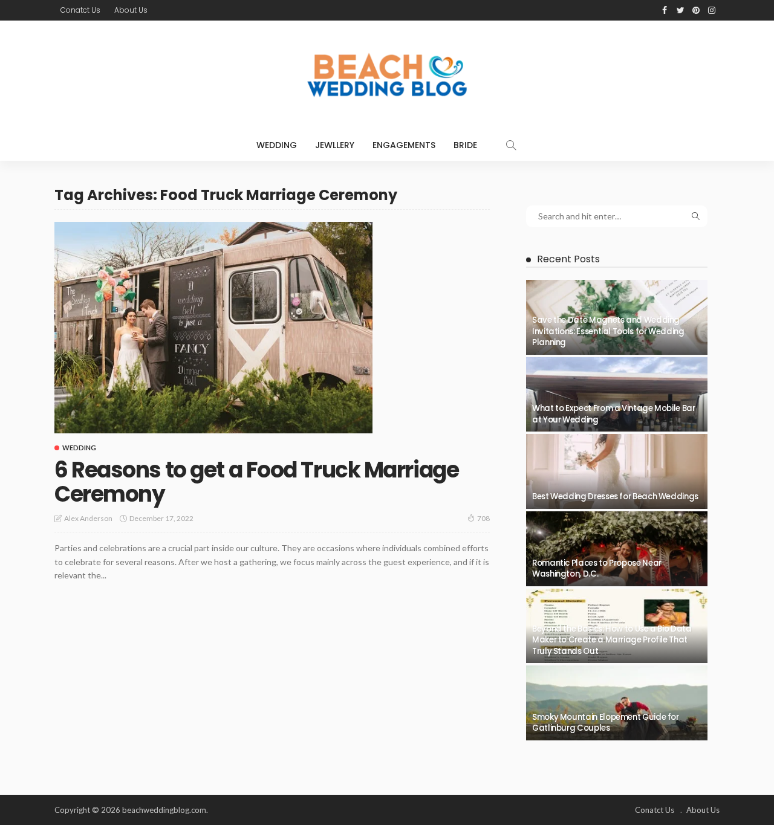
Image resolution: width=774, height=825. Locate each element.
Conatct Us (80, 10)
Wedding (276, 145)
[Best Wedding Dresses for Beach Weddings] (616, 471)
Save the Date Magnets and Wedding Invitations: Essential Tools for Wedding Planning (608, 331)
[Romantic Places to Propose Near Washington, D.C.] (616, 548)
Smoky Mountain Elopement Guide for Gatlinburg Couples (605, 722)
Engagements (403, 145)
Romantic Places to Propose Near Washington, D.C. (597, 568)
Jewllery (334, 145)
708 (483, 518)
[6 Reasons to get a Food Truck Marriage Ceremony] (213, 327)
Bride (465, 145)
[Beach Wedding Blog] (387, 75)
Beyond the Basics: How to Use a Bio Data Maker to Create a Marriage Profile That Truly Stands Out (612, 640)
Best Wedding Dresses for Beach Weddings (615, 496)
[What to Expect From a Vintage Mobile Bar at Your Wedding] (616, 394)
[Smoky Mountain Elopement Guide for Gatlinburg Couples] (616, 702)
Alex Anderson (88, 518)
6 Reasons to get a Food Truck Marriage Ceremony (256, 482)
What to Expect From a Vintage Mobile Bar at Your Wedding (613, 414)
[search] (511, 145)
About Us (131, 10)
